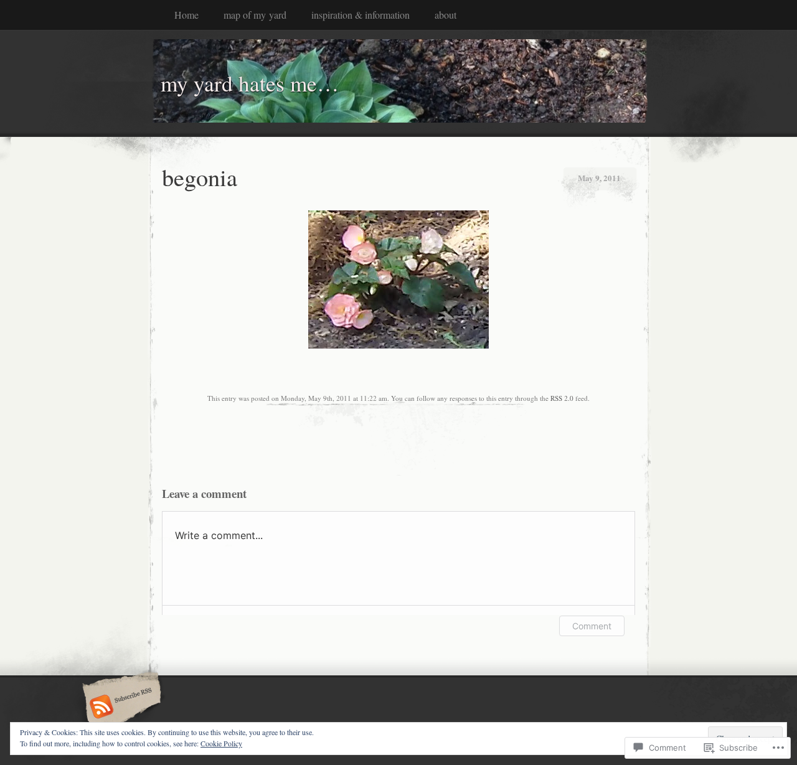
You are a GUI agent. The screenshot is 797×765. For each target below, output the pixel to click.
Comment (591, 626)
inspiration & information (360, 14)
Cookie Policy (221, 743)
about (445, 14)
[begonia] (398, 345)
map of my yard (255, 14)
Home (186, 14)
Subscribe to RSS (119, 708)
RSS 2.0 (561, 398)
